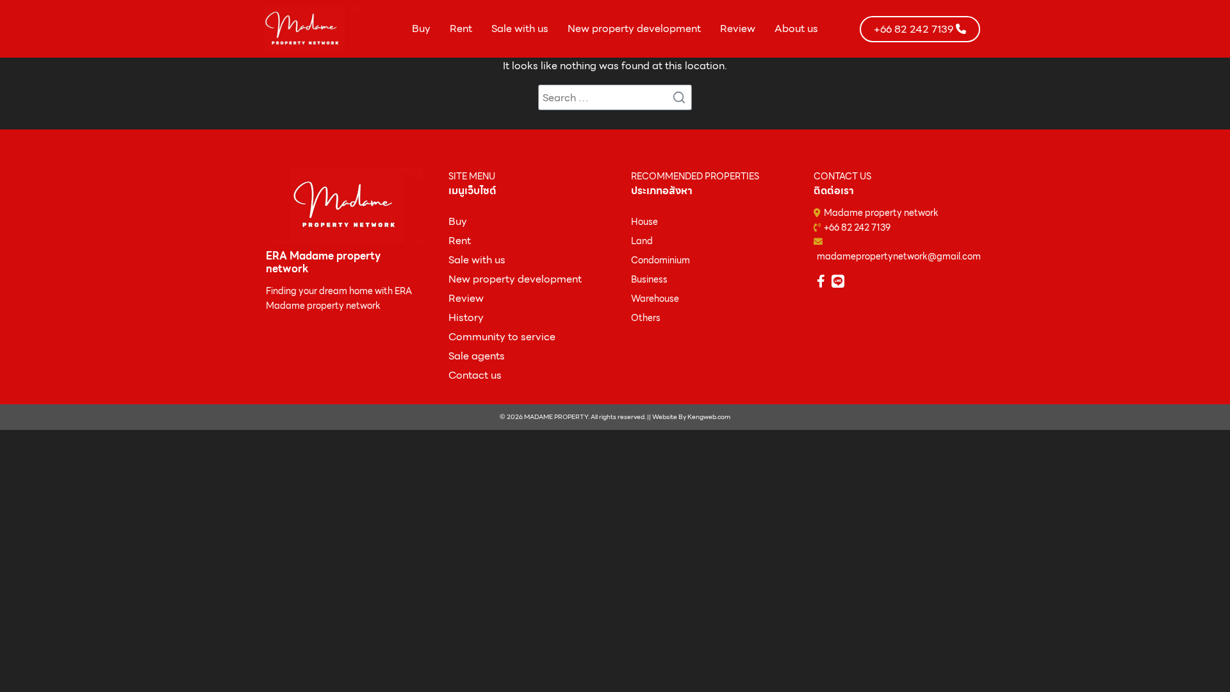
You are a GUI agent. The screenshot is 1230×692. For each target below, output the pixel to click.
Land (642, 241)
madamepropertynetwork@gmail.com (899, 256)
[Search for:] (615, 97)
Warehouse (655, 299)
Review (737, 29)
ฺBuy (457, 221)
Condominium (660, 260)
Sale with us (519, 29)
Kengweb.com (708, 417)
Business (649, 279)
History (466, 317)
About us (796, 29)
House (644, 222)
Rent (461, 29)
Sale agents (476, 356)
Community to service (501, 337)
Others (645, 318)
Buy (421, 29)
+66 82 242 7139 (857, 227)
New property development (634, 29)
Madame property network (881, 213)
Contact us (475, 375)
